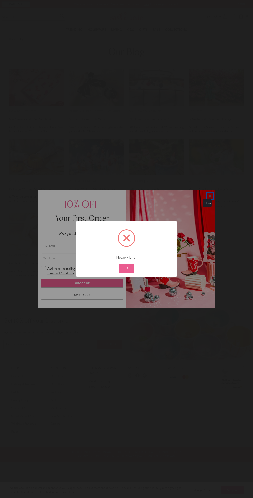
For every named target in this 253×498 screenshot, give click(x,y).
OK (126, 268)
